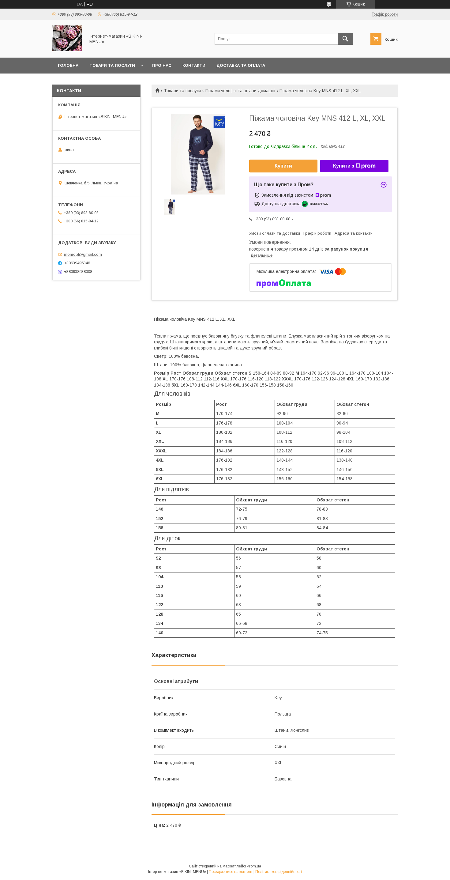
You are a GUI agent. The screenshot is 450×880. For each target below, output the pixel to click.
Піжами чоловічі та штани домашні (240, 90)
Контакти (193, 65)
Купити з (343, 165)
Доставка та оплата (240, 65)
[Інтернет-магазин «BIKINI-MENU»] (67, 49)
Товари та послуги (112, 65)
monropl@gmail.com (83, 254)
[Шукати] (345, 39)
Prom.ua (254, 866)
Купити (283, 165)
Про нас (161, 65)
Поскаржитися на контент (231, 872)
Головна (68, 65)
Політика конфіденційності (278, 872)
